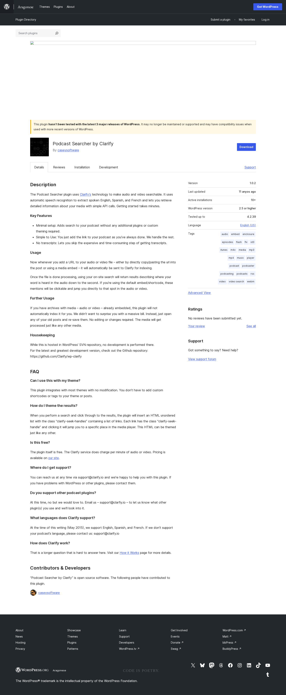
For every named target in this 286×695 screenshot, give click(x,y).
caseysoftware (68, 150)
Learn (122, 630)
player (250, 257)
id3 (252, 242)
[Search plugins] (57, 33)
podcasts (242, 273)
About (19, 630)
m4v (233, 249)
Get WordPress (267, 6)
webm (250, 281)
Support (250, 167)
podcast (234, 265)
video (222, 281)
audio (225, 234)
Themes (72, 636)
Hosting (20, 642)
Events (175, 636)
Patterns (72, 648)
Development (108, 167)
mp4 (231, 257)
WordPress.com (234, 630)
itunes (223, 249)
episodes (227, 242)
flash (239, 242)
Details (39, 167)
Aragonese (59, 670)
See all (251, 326)
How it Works (129, 553)
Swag (176, 648)
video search (236, 281)
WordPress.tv (129, 648)
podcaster (248, 265)
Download (246, 147)
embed (235, 234)
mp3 (251, 249)
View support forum (202, 359)
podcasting (226, 273)
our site (53, 458)
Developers (126, 642)
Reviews (59, 167)
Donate (177, 642)
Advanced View (199, 293)
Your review (196, 326)
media (242, 249)
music (240, 257)
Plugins (71, 642)
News (19, 636)
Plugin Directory (26, 19)
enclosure (248, 234)
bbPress (230, 642)
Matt (227, 636)
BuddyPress (232, 648)
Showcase (74, 630)
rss (252, 273)
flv (246, 242)
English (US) (248, 225)
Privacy (20, 648)
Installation (82, 167)
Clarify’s (85, 194)
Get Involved (179, 630)
